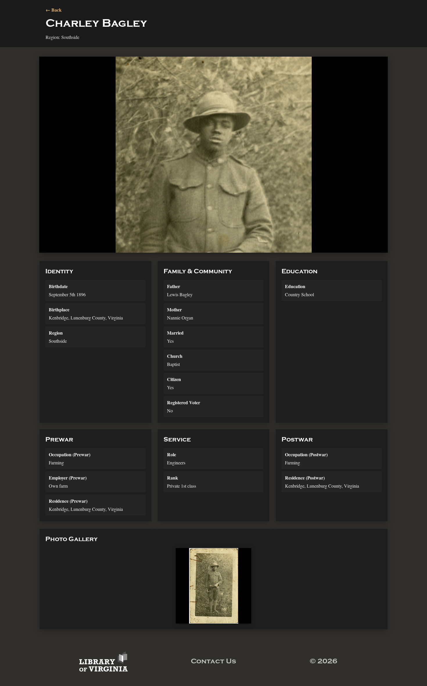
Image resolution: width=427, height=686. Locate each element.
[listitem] (213, 586)
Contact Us (213, 661)
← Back (54, 9)
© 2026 (323, 661)
